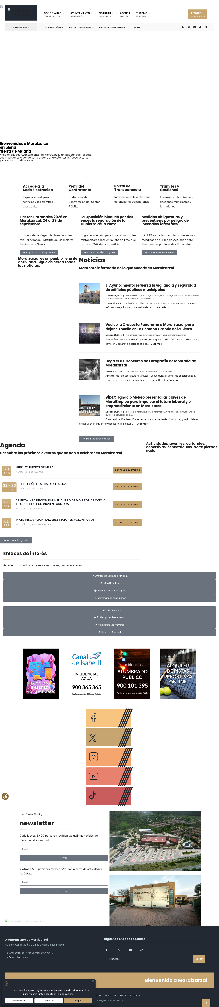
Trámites (135, 27)
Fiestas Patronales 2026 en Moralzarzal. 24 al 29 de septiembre (43, 221)
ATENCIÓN (198, 14)
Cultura (145, 295)
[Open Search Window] (206, 27)
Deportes (155, 295)
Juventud (163, 335)
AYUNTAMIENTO (80, 14)
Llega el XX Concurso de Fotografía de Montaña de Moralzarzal (150, 363)
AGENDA (125, 14)
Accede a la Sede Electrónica (38, 188)
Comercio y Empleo (135, 412)
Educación (165, 295)
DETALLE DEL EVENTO (127, 470)
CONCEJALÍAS (52, 14)
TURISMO (141, 14)
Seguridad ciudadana (116, 298)
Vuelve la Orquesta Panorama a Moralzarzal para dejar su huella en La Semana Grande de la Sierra (149, 326)
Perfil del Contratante (81, 27)
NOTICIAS (105, 14)
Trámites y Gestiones (169, 188)
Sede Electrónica (54, 27)
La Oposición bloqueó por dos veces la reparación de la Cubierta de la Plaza (107, 221)
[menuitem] (55, 14)
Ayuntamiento (133, 295)
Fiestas (153, 335)
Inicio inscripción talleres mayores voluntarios (55, 520)
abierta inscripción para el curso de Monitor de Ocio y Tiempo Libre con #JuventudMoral (60, 502)
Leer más (162, 307)
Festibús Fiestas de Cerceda (43, 484)
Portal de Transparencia (112, 27)
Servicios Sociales (125, 415)
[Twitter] (119, 950)
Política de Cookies (130, 995)
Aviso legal (110, 995)
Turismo (182, 335)
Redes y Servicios (190, 295)
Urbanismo (146, 298)
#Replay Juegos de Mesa (34, 467)
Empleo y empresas (155, 412)
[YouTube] (130, 950)
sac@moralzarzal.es (16, 957)
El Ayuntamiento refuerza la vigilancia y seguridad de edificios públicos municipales (150, 287)
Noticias (176, 295)
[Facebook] (107, 950)
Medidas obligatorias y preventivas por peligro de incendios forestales (165, 221)
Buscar (199, 958)
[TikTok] (200, 27)
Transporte (134, 298)
